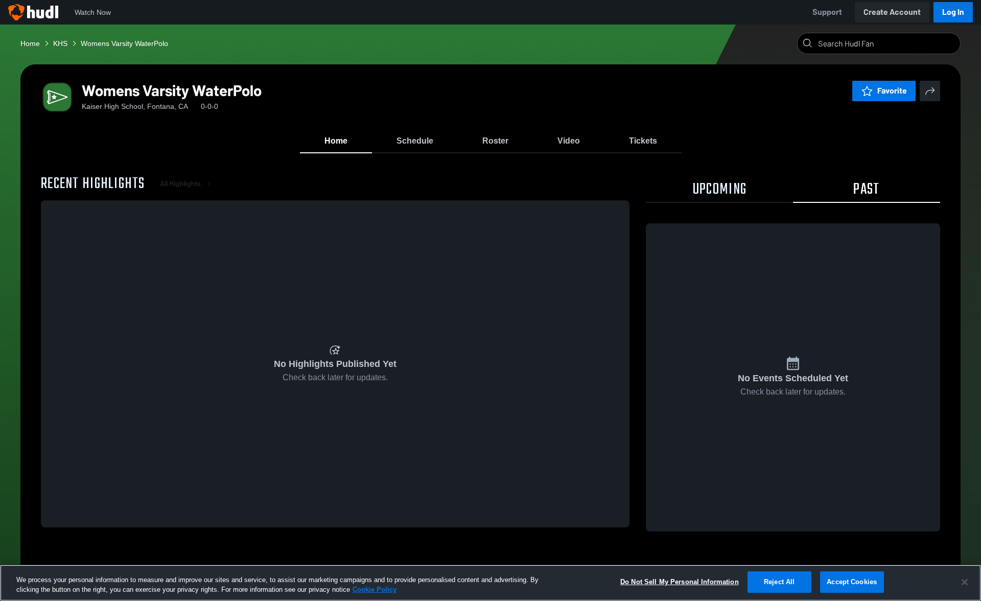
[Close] (964, 582)
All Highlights (180, 184)
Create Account (892, 12)
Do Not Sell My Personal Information (679, 582)
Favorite (892, 91)
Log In (953, 12)
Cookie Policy (374, 590)
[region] (490, 583)
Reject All (779, 582)
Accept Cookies (852, 582)
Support (827, 12)
